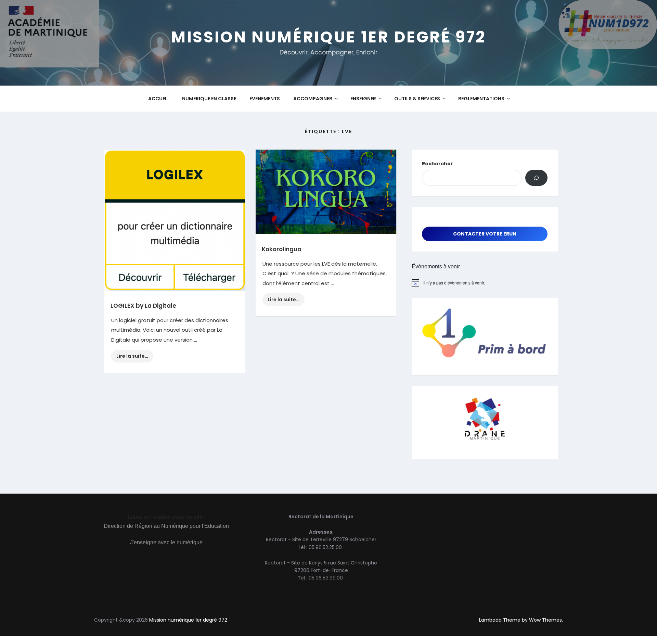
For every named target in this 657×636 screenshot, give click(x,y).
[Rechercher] (536, 178)
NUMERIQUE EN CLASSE (209, 98)
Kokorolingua (281, 249)
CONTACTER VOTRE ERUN (484, 233)
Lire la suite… (134, 357)
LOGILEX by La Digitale (143, 306)
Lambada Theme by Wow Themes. (521, 619)
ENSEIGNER (363, 98)
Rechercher (437, 163)
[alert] (485, 283)
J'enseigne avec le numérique (166, 542)
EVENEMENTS (264, 98)
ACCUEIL (158, 98)
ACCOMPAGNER (312, 98)
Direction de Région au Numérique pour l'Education (166, 526)
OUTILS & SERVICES (417, 98)
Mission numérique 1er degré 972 (328, 37)
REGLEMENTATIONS (481, 98)
